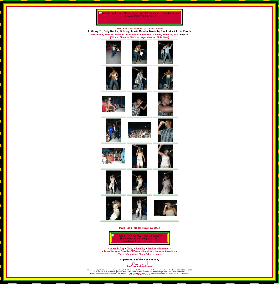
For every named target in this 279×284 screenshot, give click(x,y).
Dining (130, 248)
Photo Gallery (146, 254)
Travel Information (127, 254)
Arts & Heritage (111, 251)
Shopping (140, 248)
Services (152, 248)
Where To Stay (117, 248)
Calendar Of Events (130, 251)
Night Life (147, 251)
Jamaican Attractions (164, 251)
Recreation (163, 248)
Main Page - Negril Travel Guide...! (139, 228)
